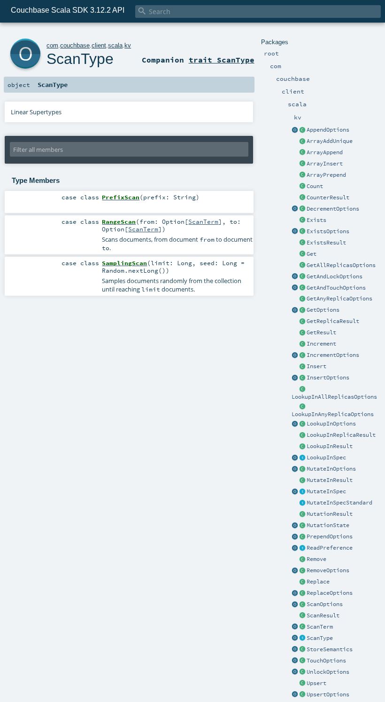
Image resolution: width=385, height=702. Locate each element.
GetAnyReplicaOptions (339, 298)
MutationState (328, 525)
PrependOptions (330, 536)
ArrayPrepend (326, 175)
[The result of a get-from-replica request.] (302, 321)
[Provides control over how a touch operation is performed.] (302, 661)
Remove (316, 559)
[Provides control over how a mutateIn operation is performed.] (302, 469)
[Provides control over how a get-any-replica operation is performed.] (302, 299)
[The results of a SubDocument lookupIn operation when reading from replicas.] (302, 435)
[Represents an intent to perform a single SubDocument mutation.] (302, 492)
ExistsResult (326, 242)
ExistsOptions (328, 231)
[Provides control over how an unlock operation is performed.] (302, 672)
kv (127, 45)
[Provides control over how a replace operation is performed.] (302, 593)
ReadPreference (330, 547)
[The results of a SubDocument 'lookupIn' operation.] (302, 446)
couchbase (75, 45)
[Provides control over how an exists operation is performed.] (302, 232)
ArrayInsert (325, 163)
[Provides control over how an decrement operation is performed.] (302, 209)
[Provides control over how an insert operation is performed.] (302, 378)
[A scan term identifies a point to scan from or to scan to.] (302, 627)
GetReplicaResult (333, 321)
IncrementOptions (333, 355)
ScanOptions (325, 604)
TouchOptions (326, 660)
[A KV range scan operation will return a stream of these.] (302, 616)
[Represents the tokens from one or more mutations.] (302, 525)
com (52, 45)
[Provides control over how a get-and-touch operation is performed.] (302, 288)
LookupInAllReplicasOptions (334, 397)
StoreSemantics (330, 649)
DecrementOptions (333, 208)
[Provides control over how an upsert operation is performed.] (302, 695)
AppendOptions (328, 129)
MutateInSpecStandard (339, 502)
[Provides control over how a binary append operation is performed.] (302, 130)
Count (315, 186)
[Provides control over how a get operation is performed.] (302, 310)
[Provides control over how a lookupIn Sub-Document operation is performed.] (302, 424)
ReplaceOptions (330, 593)
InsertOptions (328, 377)
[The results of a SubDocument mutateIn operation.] (302, 480)
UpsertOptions (328, 694)
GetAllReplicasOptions (341, 265)
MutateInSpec (326, 491)
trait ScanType (221, 59)
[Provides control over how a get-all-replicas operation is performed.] (302, 265)
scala (115, 45)
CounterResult (328, 197)
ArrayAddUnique (330, 141)
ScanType (320, 638)
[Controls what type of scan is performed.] (302, 638)
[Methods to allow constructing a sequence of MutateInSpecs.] (295, 492)
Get (311, 254)
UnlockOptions (328, 672)
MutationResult (330, 514)
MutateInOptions (331, 468)
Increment (321, 343)
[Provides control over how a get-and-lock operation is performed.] (302, 277)
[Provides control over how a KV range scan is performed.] (302, 604)
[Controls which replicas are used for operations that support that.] (302, 548)
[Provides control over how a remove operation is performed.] (302, 571)
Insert (316, 366)
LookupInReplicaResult (341, 435)
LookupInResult (330, 446)
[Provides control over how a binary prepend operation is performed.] (302, 537)
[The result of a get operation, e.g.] (302, 333)
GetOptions (323, 310)
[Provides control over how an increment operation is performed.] (302, 355)
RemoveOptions (328, 570)
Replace (318, 581)
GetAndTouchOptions (336, 287)
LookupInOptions (331, 423)
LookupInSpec (326, 457)
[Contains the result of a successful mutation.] (302, 514)
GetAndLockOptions (334, 276)
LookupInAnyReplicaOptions (333, 414)
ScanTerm (320, 626)
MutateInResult (330, 480)
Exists (316, 220)
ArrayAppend (325, 152)
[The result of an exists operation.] (302, 243)
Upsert (316, 683)
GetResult (321, 332)
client (99, 45)
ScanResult (323, 615)
